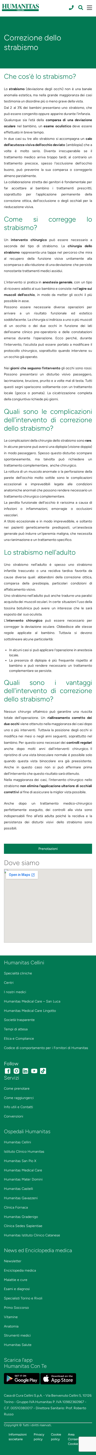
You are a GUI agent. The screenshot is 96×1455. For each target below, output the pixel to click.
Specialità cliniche (18, 973)
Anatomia (11, 1326)
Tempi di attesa (16, 1029)
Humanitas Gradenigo (21, 1217)
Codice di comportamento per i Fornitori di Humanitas (46, 1048)
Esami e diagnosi (17, 1289)
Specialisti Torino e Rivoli (23, 1298)
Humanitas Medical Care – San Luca (32, 1001)
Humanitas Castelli (18, 1189)
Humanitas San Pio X (20, 1161)
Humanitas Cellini (17, 1142)
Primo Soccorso (16, 1308)
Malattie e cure (15, 1280)
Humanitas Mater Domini (23, 1179)
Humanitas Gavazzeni (21, 1198)
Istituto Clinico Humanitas (24, 1151)
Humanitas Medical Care (23, 1170)
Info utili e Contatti (18, 1107)
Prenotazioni (48, 849)
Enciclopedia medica (20, 1270)
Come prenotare (17, 1088)
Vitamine (11, 1317)
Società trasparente (19, 1020)
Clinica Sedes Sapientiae (23, 1226)
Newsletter (12, 1261)
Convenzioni (13, 1116)
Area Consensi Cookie (74, 1439)
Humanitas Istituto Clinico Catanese (32, 1235)
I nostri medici (15, 992)
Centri (9, 983)
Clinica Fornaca (16, 1207)
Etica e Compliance (19, 1038)
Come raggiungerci (19, 1098)
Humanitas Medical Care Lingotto (30, 1011)
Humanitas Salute (18, 1345)
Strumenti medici (17, 1335)
